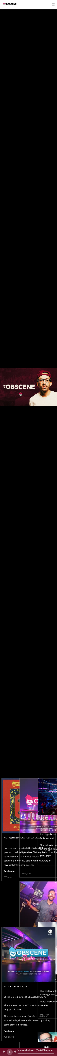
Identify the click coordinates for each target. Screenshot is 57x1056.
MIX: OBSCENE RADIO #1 (15, 986)
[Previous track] (4, 1051)
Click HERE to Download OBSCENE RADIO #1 (25, 996)
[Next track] (14, 1051)
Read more (9, 871)
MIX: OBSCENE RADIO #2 (33, 837)
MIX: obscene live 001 (14, 837)
